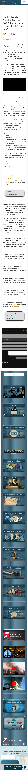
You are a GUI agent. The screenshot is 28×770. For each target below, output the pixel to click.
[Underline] (6, 339)
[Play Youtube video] (14, 668)
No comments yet (7, 39)
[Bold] (3, 339)
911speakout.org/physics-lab (10, 106)
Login (25, 330)
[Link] (11, 339)
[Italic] (4, 339)
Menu (25, 1)
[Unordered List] (9, 339)
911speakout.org (18, 107)
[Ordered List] (8, 339)
